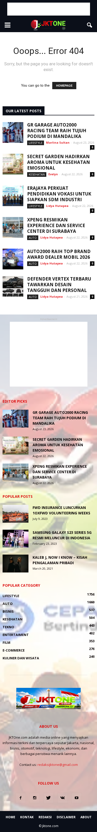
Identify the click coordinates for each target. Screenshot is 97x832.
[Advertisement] (48, 9)
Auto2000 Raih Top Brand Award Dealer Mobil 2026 (59, 254)
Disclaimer (66, 817)
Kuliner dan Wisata (21, 658)
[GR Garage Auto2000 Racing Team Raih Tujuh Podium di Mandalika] (13, 132)
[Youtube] (76, 798)
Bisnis (8, 611)
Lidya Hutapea (57, 206)
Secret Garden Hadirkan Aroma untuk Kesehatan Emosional (58, 162)
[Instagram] (34, 798)
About (86, 817)
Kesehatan (37, 174)
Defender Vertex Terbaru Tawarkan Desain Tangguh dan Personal (59, 284)
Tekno (8, 627)
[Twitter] (48, 798)
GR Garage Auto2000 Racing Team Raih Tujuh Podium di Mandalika (56, 130)
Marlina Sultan (58, 142)
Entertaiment (16, 634)
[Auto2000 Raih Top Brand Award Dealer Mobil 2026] (13, 259)
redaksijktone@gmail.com (58, 764)
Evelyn (53, 174)
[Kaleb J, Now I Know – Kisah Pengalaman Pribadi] (15, 563)
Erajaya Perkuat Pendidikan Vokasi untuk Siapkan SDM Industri (59, 193)
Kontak (27, 817)
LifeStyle (35, 143)
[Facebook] (21, 798)
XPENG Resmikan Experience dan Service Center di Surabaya (56, 225)
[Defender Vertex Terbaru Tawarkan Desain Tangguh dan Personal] (13, 286)
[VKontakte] (62, 798)
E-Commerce (14, 650)
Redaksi (45, 817)
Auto (33, 238)
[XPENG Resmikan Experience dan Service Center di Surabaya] (13, 227)
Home (10, 817)
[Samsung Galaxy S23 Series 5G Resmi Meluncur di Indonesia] (15, 539)
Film (6, 642)
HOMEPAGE (64, 85)
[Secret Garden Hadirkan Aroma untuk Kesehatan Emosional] (13, 164)
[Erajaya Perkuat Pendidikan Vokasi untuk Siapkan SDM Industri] (13, 195)
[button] (90, 25)
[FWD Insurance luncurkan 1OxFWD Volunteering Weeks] (15, 514)
